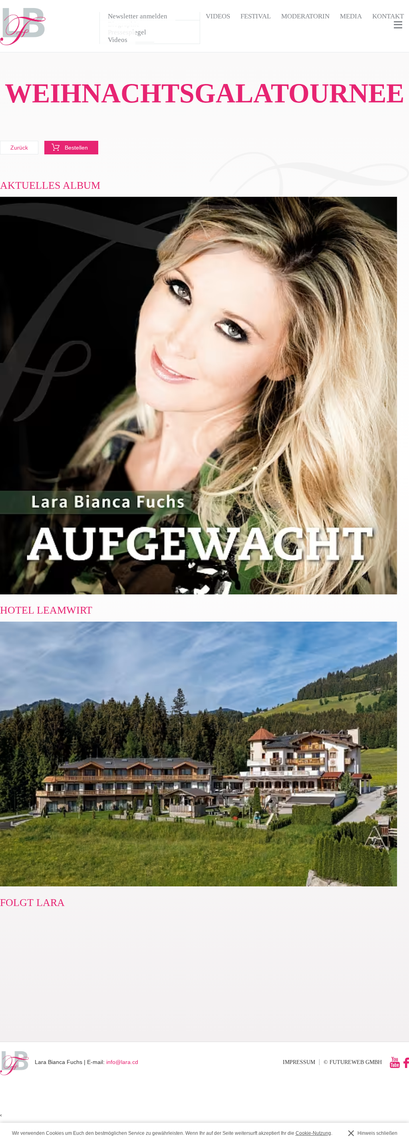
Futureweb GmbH (356, 1062)
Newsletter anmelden (137, 16)
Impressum (299, 1062)
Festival (255, 16)
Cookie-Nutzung (313, 1133)
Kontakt (388, 16)
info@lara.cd (122, 1062)
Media (351, 16)
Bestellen (76, 147)
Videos (218, 16)
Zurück (19, 147)
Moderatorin (305, 16)
